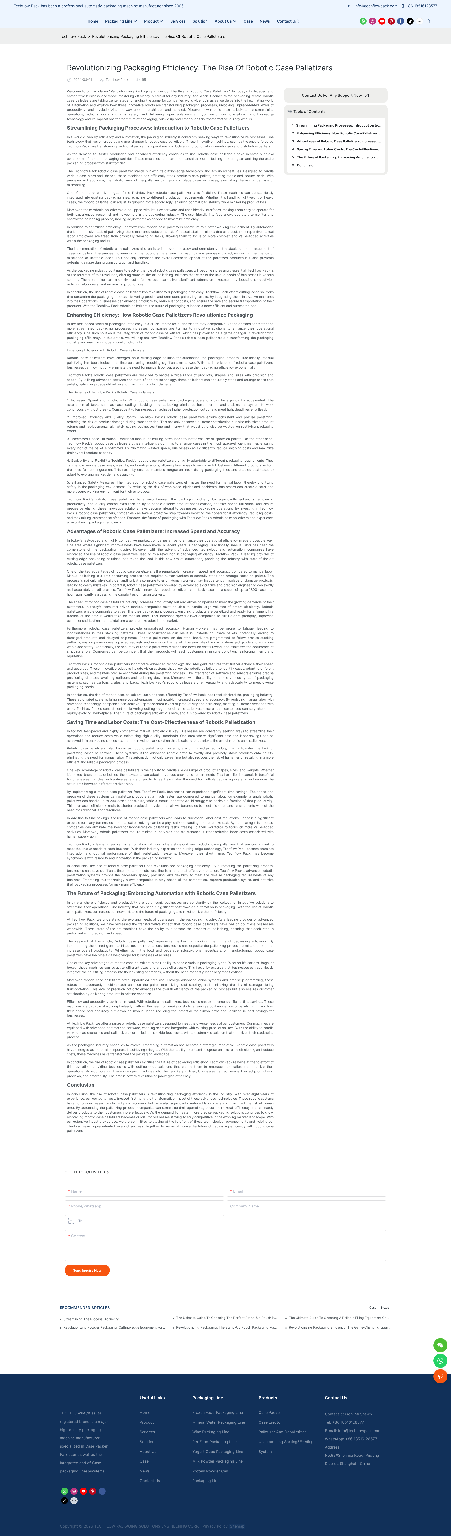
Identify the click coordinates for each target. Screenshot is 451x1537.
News (385, 1307)
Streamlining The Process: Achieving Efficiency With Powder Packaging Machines (93, 1319)
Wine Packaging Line (210, 1431)
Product (147, 1422)
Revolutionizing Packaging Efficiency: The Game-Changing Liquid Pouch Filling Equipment (340, 1327)
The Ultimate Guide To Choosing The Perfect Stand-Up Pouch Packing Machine (227, 1318)
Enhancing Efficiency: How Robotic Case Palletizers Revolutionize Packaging (339, 133)
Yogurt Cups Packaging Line (217, 1451)
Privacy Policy (215, 1526)
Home (145, 1412)
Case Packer (270, 1412)
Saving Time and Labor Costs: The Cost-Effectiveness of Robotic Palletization (339, 149)
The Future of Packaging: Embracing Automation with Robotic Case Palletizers (339, 157)
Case (372, 1307)
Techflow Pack (73, 36)
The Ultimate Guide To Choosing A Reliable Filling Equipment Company (340, 1318)
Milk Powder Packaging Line (217, 1461)
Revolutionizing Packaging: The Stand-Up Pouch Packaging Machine (227, 1327)
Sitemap (237, 1526)
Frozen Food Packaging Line (217, 1412)
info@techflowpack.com (376, 6)
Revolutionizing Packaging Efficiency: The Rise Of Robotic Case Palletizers (158, 36)
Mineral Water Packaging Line (218, 1422)
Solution (147, 1441)
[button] (298, 21)
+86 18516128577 (421, 6)
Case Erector (270, 1422)
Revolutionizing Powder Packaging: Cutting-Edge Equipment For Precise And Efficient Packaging (114, 1327)
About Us (148, 1451)
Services (147, 1431)
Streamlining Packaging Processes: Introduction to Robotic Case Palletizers (338, 125)
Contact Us (150, 1480)
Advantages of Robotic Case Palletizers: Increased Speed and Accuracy (339, 141)
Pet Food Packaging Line (214, 1441)
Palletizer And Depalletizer (282, 1431)
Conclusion (306, 165)
